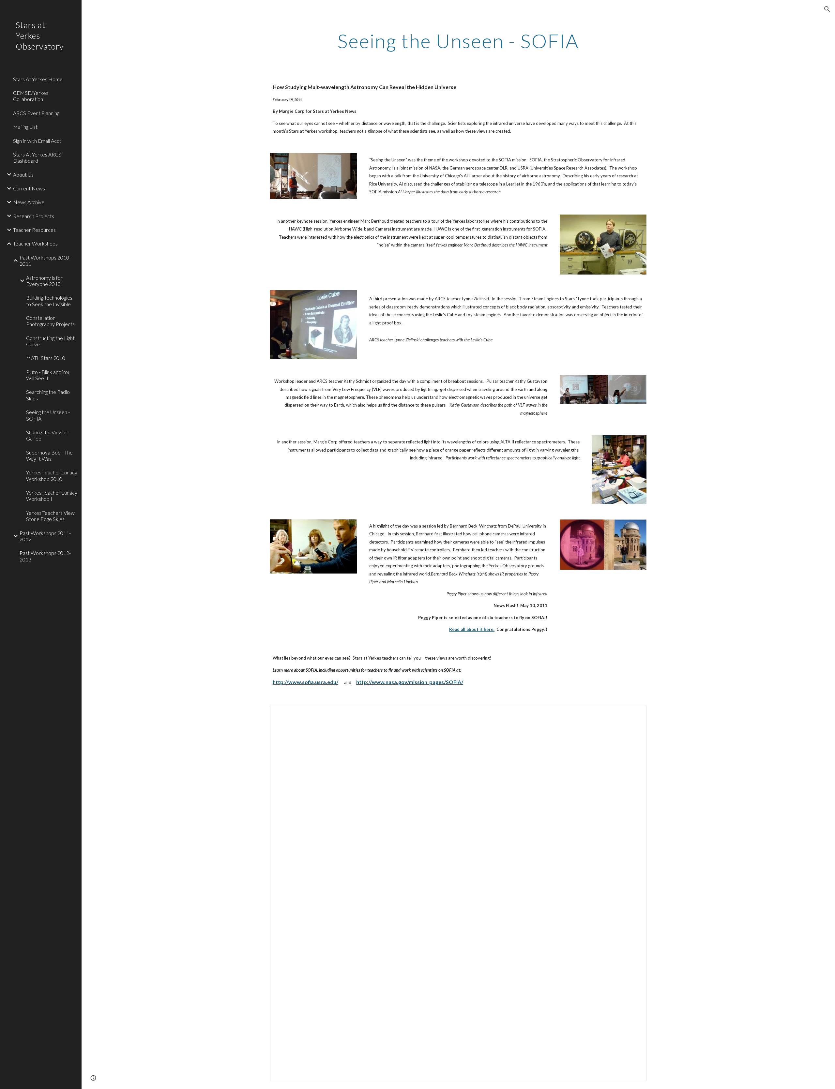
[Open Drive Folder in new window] (634, 713)
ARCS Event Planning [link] (36, 113)
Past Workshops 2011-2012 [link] (45, 536)
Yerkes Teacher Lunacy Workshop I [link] (51, 495)
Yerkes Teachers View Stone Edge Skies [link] (50, 516)
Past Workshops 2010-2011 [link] (45, 260)
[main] (458, 40)
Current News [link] (29, 188)
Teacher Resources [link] (34, 230)
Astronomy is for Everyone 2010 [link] (44, 281)
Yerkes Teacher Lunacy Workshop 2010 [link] (51, 475)
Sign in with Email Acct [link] (37, 141)
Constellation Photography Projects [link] (50, 321)
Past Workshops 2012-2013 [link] (45, 556)
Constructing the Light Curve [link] (50, 341)
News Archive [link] (28, 202)
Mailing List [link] (25, 127)
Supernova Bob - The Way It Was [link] (49, 455)
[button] (827, 9)
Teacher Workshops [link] (35, 243)
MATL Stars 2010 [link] (45, 358)
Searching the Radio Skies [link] (48, 395)
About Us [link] (23, 175)
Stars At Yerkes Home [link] (38, 79)
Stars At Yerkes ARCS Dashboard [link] (37, 157)
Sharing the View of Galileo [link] (47, 435)
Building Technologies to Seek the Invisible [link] (49, 300)
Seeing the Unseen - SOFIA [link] (48, 415)
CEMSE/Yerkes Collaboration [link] (30, 96)
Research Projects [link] (33, 216)
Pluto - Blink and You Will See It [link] (48, 375)
